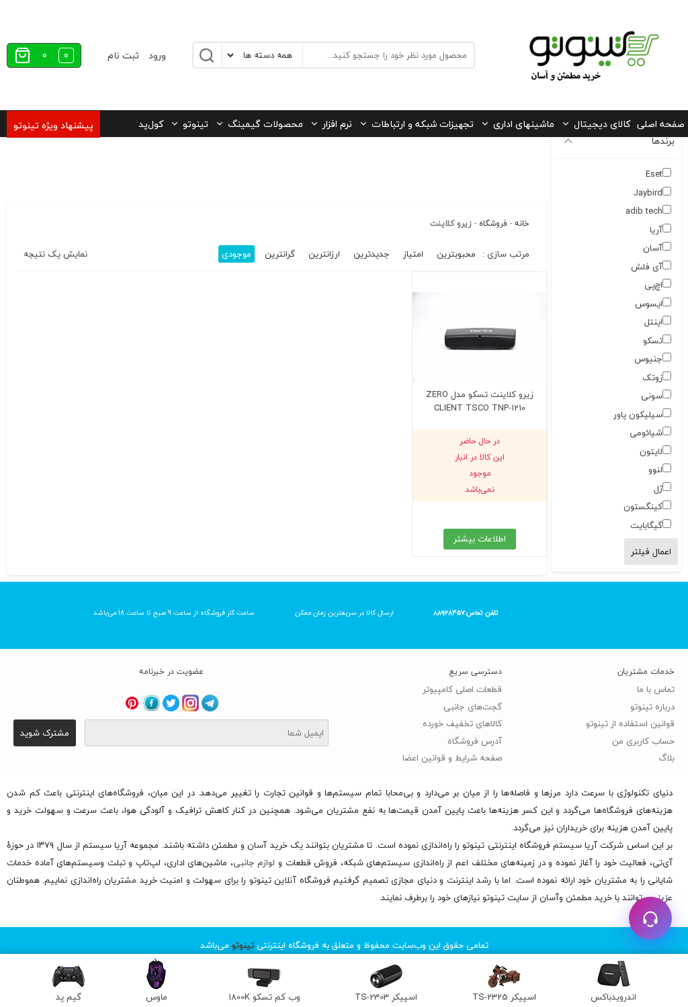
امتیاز (413, 254)
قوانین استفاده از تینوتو (630, 723)
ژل (658, 488)
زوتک (652, 377)
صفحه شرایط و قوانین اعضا (452, 757)
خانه (522, 223)
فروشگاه (493, 223)
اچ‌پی (653, 284)
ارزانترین (324, 254)
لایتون (651, 451)
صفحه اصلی (661, 124)
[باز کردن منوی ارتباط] (650, 918)
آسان (652, 247)
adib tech (644, 211)
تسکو (652, 340)
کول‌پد (150, 124)
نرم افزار (337, 124)
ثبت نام (123, 55)
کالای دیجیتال (602, 124)
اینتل (653, 321)
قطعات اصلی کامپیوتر (462, 689)
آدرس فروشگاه (474, 741)
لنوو (655, 469)
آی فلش (646, 266)
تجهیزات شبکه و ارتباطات (423, 124)
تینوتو (195, 124)
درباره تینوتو (652, 706)
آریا (656, 229)
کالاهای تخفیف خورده (462, 723)
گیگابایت (646, 525)
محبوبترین (456, 254)
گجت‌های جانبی (472, 706)
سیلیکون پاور (637, 414)
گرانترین (280, 254)
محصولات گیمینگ (265, 124)
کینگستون (643, 506)
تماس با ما (656, 689)
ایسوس (648, 303)
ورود (157, 55)
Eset (654, 174)
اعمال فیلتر (651, 551)
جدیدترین (371, 254)
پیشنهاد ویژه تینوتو (53, 125)
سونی (651, 395)
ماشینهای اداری (523, 124)
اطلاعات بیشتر (480, 538)
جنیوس (648, 358)
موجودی (236, 254)
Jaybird (647, 192)
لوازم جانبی (254, 862)
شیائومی (646, 432)
